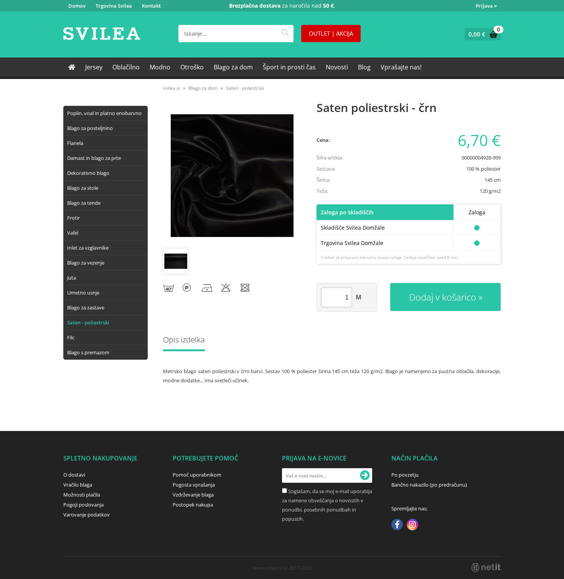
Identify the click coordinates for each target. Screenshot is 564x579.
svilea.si (171, 88)
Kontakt (151, 5)
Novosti (337, 67)
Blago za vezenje (85, 262)
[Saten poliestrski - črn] (232, 176)
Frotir (73, 217)
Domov (77, 5)
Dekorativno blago (88, 172)
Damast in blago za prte (94, 158)
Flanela (75, 143)
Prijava (486, 5)
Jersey (93, 67)
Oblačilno (126, 67)
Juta (71, 277)
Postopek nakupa (193, 504)
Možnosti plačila (81, 494)
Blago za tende (84, 202)
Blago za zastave (85, 307)
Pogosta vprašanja (194, 484)
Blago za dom (233, 67)
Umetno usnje (83, 292)
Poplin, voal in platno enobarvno (104, 113)
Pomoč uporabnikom (197, 474)
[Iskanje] (285, 33)
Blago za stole (82, 187)
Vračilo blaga (77, 484)
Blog (364, 67)
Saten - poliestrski (88, 322)
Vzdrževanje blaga (193, 494)
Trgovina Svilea (114, 5)
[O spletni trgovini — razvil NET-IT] (486, 567)
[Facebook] (397, 525)
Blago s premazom (88, 352)
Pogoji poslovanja (83, 504)
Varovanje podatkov (86, 514)
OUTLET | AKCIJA (331, 33)
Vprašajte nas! (401, 67)
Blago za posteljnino (90, 128)
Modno (160, 67)
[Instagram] (412, 525)
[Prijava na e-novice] (365, 475)
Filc (70, 337)
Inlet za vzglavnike (88, 247)
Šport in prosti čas (289, 67)
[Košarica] (481, 34)
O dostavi (74, 474)
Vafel (72, 232)
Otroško (192, 67)
